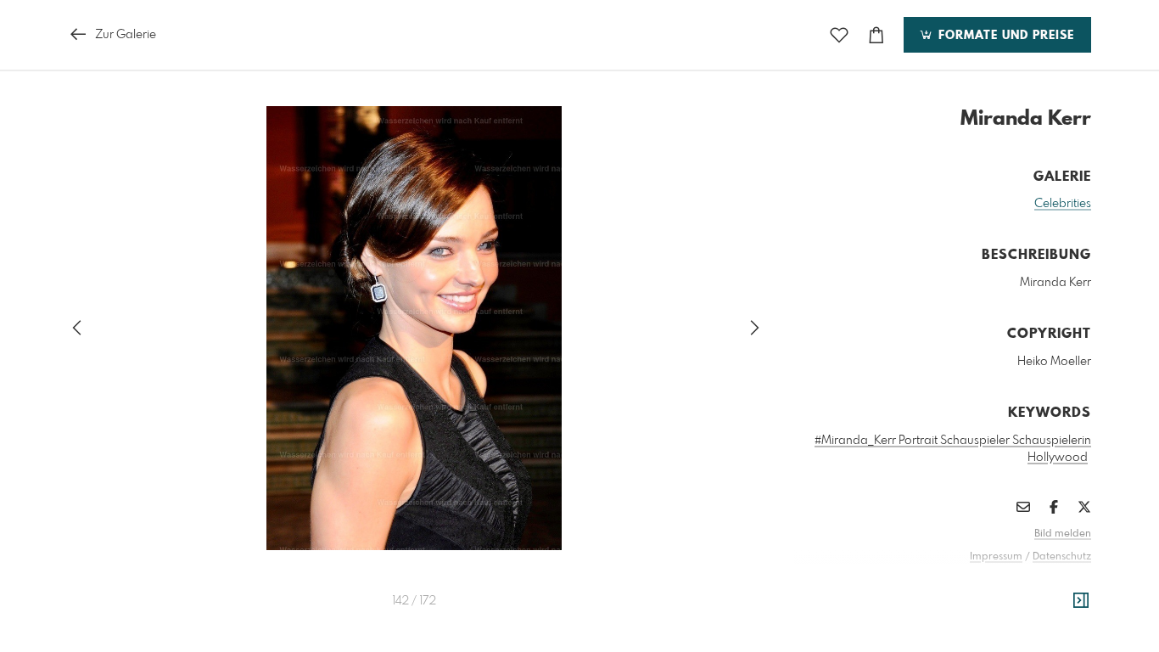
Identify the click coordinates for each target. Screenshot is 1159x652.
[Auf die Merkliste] (839, 35)
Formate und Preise (1004, 36)
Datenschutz (1062, 557)
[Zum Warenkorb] (876, 35)
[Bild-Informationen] (1081, 601)
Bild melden (1062, 534)
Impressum (996, 557)
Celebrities (1062, 204)
